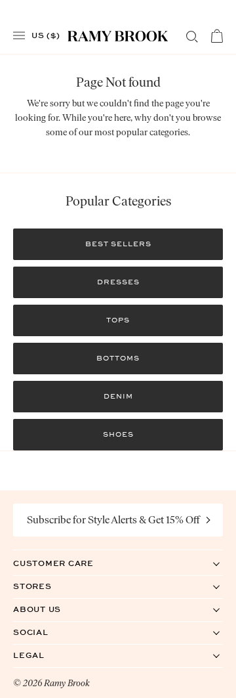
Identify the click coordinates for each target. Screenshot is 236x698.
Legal (42, 655)
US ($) (45, 35)
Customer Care (67, 563)
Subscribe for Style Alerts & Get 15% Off (113, 519)
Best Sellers (118, 244)
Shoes (118, 434)
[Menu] (19, 35)
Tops (118, 320)
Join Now (208, 520)
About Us (50, 609)
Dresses (118, 282)
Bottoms (118, 358)
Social (44, 632)
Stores (46, 586)
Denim (118, 396)
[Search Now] (192, 37)
